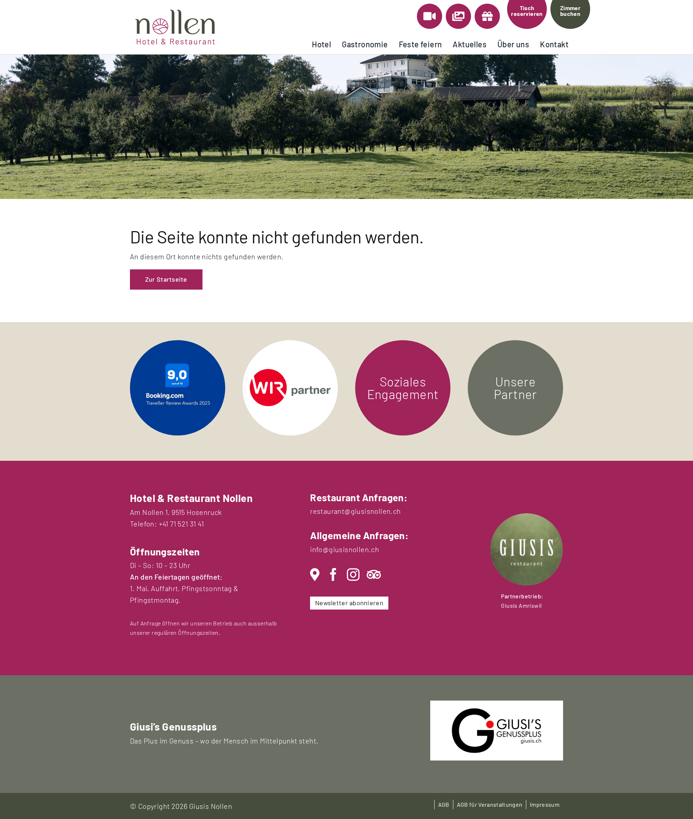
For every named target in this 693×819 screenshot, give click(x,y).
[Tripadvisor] (374, 575)
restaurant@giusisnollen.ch (355, 511)
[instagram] (353, 575)
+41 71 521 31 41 (181, 523)
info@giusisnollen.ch (344, 549)
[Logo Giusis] (497, 711)
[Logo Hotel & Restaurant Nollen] (175, 13)
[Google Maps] (314, 575)
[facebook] (333, 575)
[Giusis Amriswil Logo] (526, 516)
